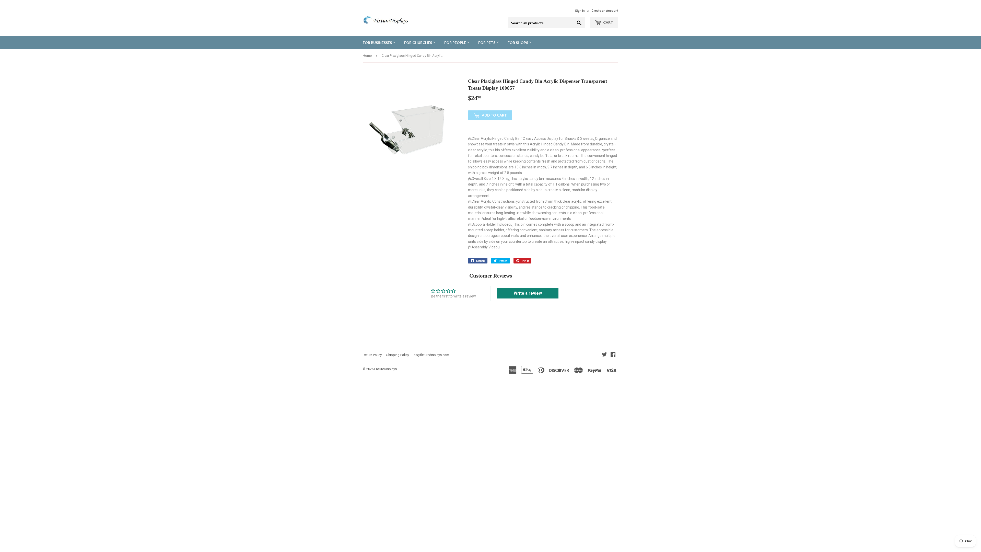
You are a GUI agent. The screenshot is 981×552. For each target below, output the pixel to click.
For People (455, 42)
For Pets (487, 42)
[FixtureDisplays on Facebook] (613, 355)
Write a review (528, 293)
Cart (607, 22)
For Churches (418, 42)
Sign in (580, 11)
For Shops (518, 42)
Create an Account (604, 11)
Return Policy (372, 355)
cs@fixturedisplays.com (431, 355)
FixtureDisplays (385, 369)
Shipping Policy (397, 355)
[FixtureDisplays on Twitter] (604, 355)
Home (367, 55)
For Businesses (378, 42)
